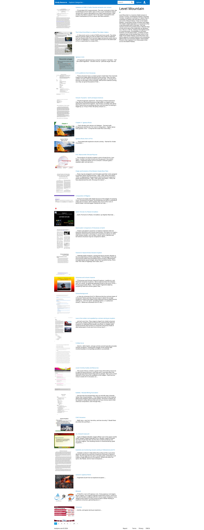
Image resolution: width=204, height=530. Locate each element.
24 (74, 523)
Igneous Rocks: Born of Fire (84, 138)
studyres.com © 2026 (61, 528)
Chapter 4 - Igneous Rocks (84, 122)
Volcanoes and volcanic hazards (85, 277)
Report (125, 528)
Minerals (78, 491)
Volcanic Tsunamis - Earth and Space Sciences (89, 98)
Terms (134, 528)
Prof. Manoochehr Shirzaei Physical (86, 154)
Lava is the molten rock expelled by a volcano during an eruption (95, 318)
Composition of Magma (83, 196)
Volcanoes (79, 507)
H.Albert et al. (80, 343)
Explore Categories (76, 2)
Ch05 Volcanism (81, 417)
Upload (138, 2)
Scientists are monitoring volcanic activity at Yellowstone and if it (95, 450)
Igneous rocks (80, 57)
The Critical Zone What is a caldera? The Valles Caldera (92, 32)
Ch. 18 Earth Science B (82, 434)
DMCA (148, 528)
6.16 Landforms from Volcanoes (85, 73)
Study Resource (61, 2)
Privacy (141, 528)
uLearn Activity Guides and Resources (87, 368)
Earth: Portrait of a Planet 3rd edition (87, 212)
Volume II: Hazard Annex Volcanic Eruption (89, 253)
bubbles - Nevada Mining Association (87, 393)
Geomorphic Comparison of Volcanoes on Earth (90, 228)
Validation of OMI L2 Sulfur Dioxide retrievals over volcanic (93, 7)
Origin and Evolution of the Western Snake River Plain (92, 171)
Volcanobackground (82, 293)
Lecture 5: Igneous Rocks (83, 475)
